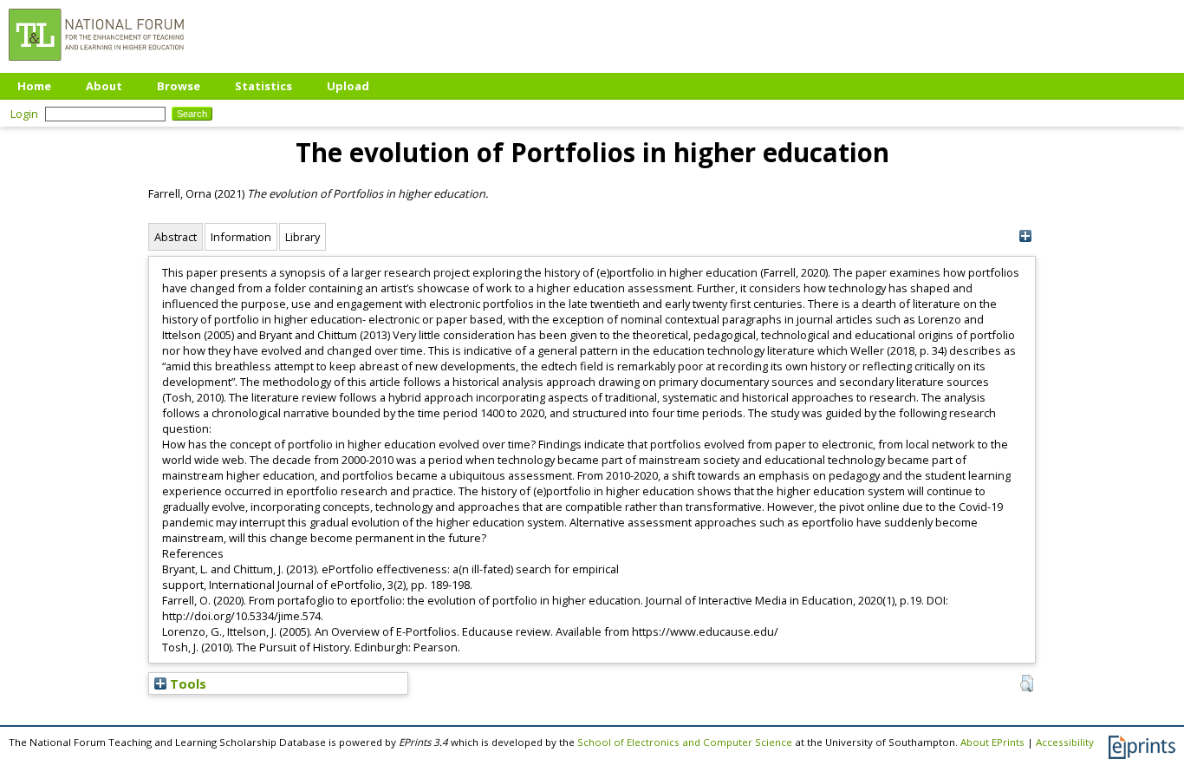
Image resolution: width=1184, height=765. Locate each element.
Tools (186, 683)
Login (24, 113)
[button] (1026, 683)
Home (34, 86)
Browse (178, 86)
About (104, 86)
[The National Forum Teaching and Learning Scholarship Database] (96, 65)
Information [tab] (241, 237)
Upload (348, 86)
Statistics (263, 86)
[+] (1024, 236)
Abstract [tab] (175, 237)
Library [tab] (302, 237)
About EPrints (992, 742)
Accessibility (1065, 742)
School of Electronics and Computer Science (684, 742)
